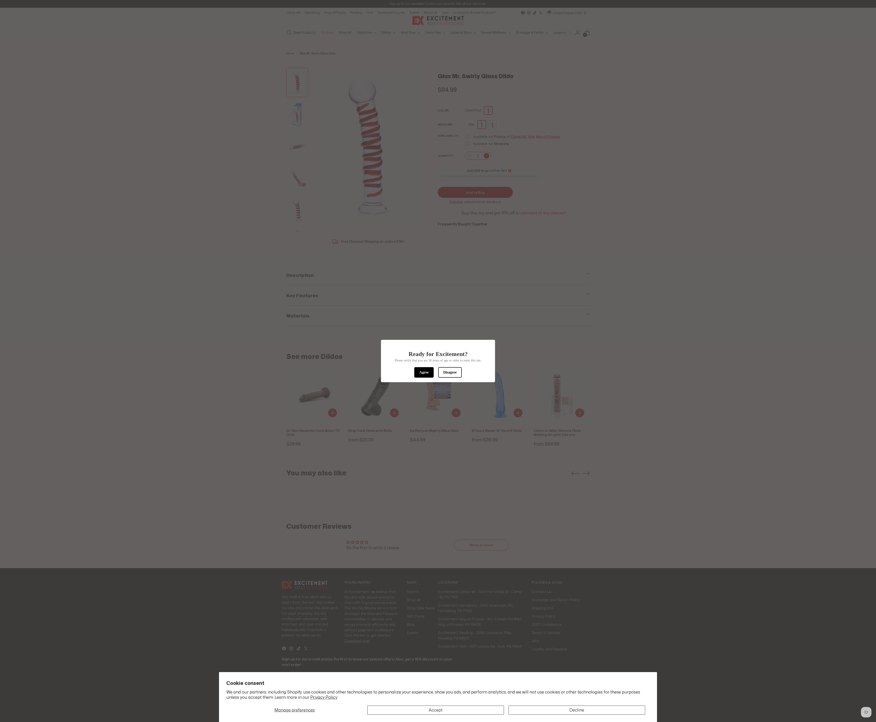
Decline (576, 710)
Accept (436, 710)
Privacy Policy (323, 697)
